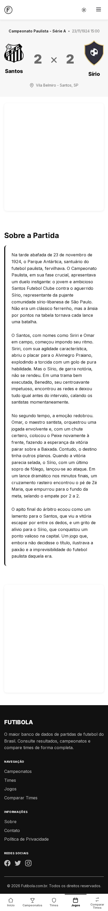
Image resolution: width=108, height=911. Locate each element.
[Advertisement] (54, 157)
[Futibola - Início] (8, 10)
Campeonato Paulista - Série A (37, 31)
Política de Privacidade (26, 839)
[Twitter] (18, 864)
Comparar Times (20, 797)
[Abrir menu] (98, 9)
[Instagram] (28, 864)
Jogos (10, 788)
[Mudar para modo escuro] (84, 10)
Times (10, 780)
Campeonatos (18, 771)
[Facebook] (7, 864)
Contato (12, 830)
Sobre (10, 821)
